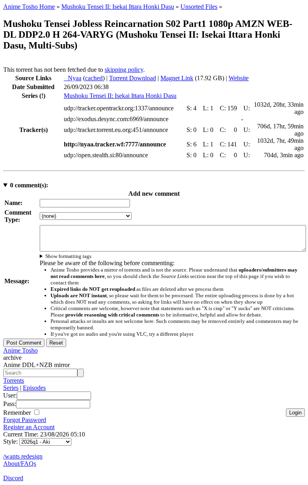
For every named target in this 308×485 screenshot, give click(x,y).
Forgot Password (24, 419)
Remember (17, 412)
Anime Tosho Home (29, 6)
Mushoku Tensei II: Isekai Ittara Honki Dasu (117, 6)
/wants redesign (23, 456)
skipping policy (124, 69)
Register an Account (29, 427)
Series (10, 387)
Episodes (34, 387)
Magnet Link (176, 78)
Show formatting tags (68, 256)
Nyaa (72, 78)
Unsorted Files (198, 6)
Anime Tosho (20, 350)
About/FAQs (19, 463)
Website (239, 78)
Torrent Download (132, 78)
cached (94, 78)
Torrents (13, 380)
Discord (13, 478)
